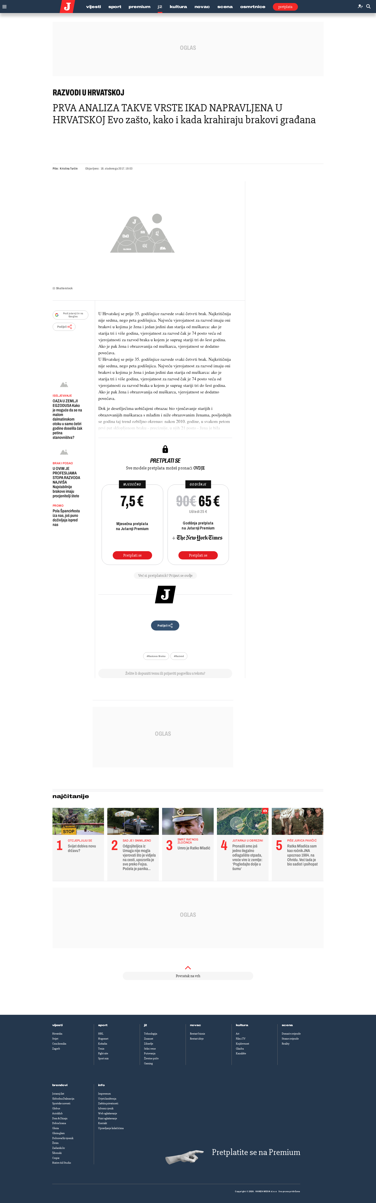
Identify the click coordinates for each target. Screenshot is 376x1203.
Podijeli (62, 326)
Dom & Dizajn (59, 1118)
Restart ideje (197, 1038)
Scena (225, 7)
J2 (160, 7)
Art (237, 1033)
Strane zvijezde (290, 1038)
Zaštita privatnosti (108, 1103)
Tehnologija (150, 1033)
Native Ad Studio (61, 1163)
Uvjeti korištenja (107, 1098)
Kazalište (241, 1053)
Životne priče (151, 1058)
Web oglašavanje (107, 1113)
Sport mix (103, 1058)
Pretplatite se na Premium (256, 1152)
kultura (242, 1025)
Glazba (240, 1048)
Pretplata (285, 6)
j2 (145, 1025)
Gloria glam (58, 1133)
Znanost (148, 1038)
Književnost (242, 1043)
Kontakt (102, 1123)
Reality (285, 1043)
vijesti (57, 1025)
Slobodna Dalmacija (63, 1098)
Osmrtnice (252, 7)
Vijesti (93, 7)
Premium (139, 7)
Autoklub (57, 1113)
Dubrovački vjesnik (62, 1138)
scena (287, 1025)
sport (103, 1025)
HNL (100, 1033)
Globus (56, 1108)
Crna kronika (59, 1043)
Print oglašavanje (107, 1118)
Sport (114, 7)
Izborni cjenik (105, 1108)
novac (195, 1025)
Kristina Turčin (68, 168)
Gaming (148, 1063)
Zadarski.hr (58, 1148)
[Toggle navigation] (3, 5)
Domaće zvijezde (291, 1033)
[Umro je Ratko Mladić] (188, 822)
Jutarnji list (58, 1093)
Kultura (178, 7)
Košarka (102, 1043)
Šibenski (57, 1153)
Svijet (55, 1038)
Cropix (55, 1158)
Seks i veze (150, 1048)
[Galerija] (142, 231)
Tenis (101, 1048)
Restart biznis (197, 1033)
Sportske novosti (61, 1103)
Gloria (55, 1128)
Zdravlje (148, 1043)
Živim (55, 1143)
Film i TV (240, 1038)
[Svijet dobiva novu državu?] (78, 822)
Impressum (104, 1093)
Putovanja (149, 1053)
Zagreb (56, 1048)
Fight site (103, 1053)
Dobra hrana (59, 1123)
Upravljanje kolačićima (111, 1128)
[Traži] (368, 6)
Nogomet (103, 1038)
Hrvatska (57, 1033)
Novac (202, 7)
